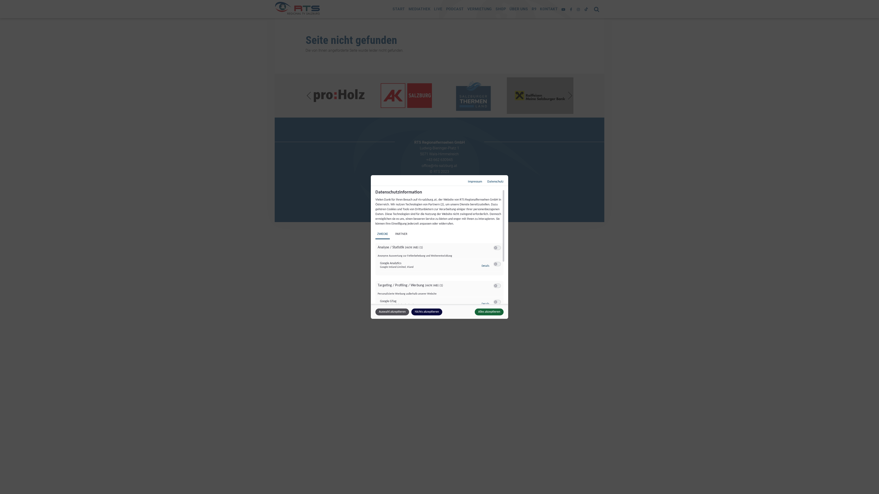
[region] (440, 247)
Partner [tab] (401, 234)
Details (485, 266)
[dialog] (439, 247)
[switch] (497, 248)
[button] (495, 247)
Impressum (475, 181)
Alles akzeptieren (489, 312)
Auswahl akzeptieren (392, 312)
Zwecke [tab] (382, 234)
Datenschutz (495, 181)
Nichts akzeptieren (427, 312)
